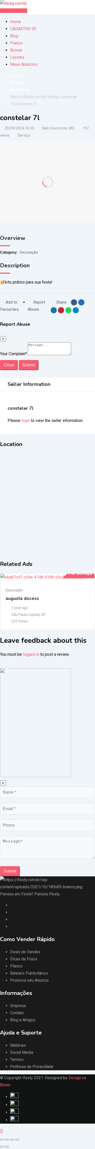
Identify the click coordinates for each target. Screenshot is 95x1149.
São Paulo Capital (25, 615)
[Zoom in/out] (17, 1139)
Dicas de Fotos (23, 959)
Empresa (18, 1005)
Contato (17, 1012)
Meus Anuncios (23, 64)
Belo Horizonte (54, 128)
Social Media (21, 1052)
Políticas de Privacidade (31, 1066)
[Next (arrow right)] (7, 1146)
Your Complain (13, 353)
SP (43, 615)
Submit (28, 365)
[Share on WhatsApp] (68, 310)
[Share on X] (81, 302)
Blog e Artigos (22, 1019)
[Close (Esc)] (2, 1139)
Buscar (16, 50)
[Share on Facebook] (74, 302)
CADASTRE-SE (23, 28)
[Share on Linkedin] (54, 310)
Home (15, 21)
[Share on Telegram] (76, 310)
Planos (16, 43)
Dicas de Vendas (25, 951)
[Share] (7, 1139)
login (25, 420)
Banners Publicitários (29, 973)
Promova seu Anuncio (29, 980)
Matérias (18, 1045)
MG (71, 128)
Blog (14, 36)
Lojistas (17, 57)
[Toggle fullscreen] (12, 1139)
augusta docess (22, 598)
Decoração (29, 252)
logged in (31, 654)
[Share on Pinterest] (61, 310)
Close (9, 365)
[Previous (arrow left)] (2, 1146)
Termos (17, 1059)
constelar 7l (20, 408)
